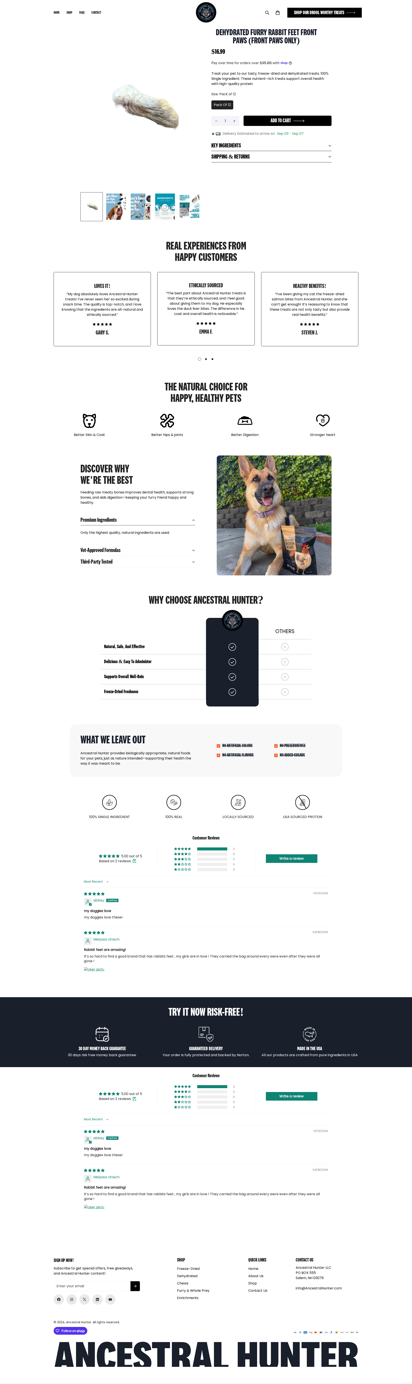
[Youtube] (110, 1299)
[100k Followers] (72, 1299)
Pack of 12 (222, 104)
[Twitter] (84, 1299)
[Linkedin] (97, 1299)
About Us (256, 1276)
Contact (96, 13)
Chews (182, 1283)
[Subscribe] (135, 1286)
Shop (69, 13)
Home (57, 13)
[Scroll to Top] (404, 1361)
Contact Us (257, 1290)
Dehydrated (187, 1276)
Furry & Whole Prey (193, 1290)
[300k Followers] (59, 1299)
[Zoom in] (191, 38)
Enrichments (187, 1297)
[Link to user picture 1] (94, 977)
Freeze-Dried (188, 1268)
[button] (278, 13)
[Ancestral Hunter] (206, 12)
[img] (94, 893)
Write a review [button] (291, 858)
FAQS (82, 13)
